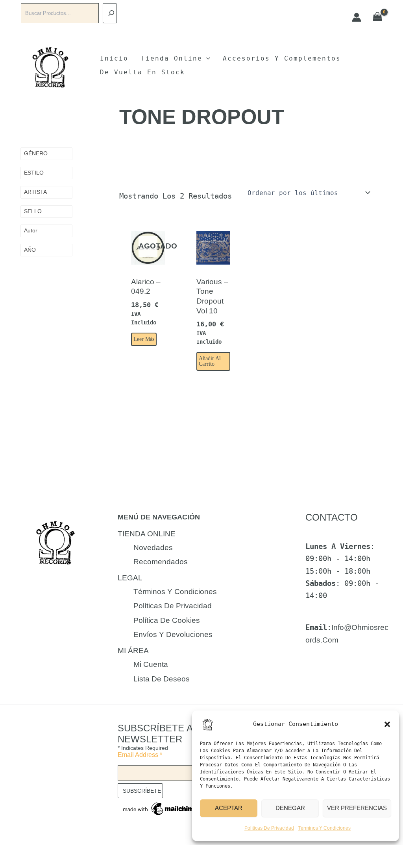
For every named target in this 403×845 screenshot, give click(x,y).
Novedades (153, 547)
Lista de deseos (161, 679)
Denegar (290, 807)
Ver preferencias (357, 807)
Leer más (143, 339)
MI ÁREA (133, 650)
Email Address (140, 754)
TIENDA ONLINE (147, 534)
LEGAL (130, 578)
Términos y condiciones (324, 828)
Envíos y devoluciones (173, 634)
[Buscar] (110, 13)
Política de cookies (166, 620)
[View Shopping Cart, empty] (377, 17)
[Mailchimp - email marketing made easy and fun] (161, 808)
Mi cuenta (150, 664)
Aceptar (228, 807)
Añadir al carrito (210, 361)
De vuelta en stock (142, 72)
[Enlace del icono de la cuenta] (356, 17)
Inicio (114, 58)
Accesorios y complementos (282, 58)
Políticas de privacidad (269, 828)
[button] (387, 724)
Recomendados (160, 562)
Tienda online (171, 58)
